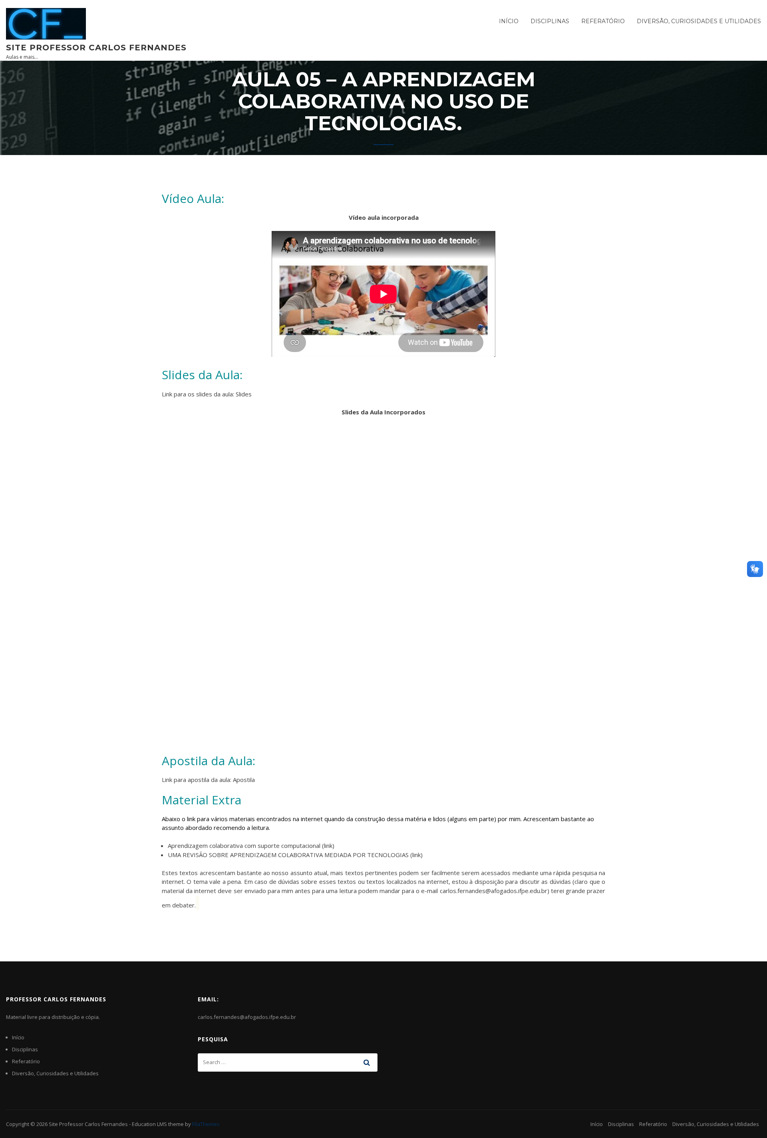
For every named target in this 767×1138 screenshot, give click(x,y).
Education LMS (149, 1124)
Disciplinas (550, 21)
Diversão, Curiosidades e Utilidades (699, 21)
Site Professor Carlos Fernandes (96, 47)
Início (509, 21)
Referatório (603, 21)
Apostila (244, 780)
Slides (244, 394)
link (328, 846)
